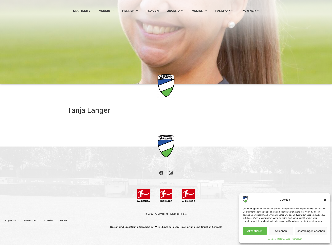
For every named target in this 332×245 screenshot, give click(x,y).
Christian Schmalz (211, 226)
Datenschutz (283, 239)
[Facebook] (161, 172)
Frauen (152, 10)
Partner (249, 10)
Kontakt (64, 220)
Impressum (297, 239)
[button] (325, 199)
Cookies (272, 239)
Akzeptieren (254, 231)
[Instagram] (171, 172)
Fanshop (222, 10)
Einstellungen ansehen (311, 231)
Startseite (81, 10)
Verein (104, 10)
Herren (128, 10)
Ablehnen (281, 231)
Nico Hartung (187, 226)
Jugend (173, 10)
